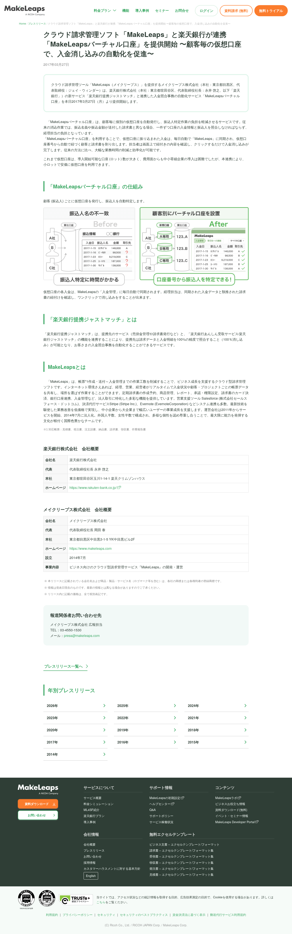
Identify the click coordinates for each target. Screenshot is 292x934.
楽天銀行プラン (94, 816)
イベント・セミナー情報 (231, 816)
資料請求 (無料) (236, 10)
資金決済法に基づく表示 (189, 914)
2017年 (52, 742)
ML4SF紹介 (91, 810)
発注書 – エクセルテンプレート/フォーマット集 (181, 868)
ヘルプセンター (159, 804)
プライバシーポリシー (78, 914)
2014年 (52, 754)
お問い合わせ (37, 815)
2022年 (122, 717)
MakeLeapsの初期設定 (164, 798)
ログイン (206, 10)
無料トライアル (271, 10)
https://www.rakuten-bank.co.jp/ (93, 487)
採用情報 (90, 862)
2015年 (193, 742)
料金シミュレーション (99, 804)
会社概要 (90, 844)
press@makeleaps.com (82, 635)
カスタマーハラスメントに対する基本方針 (112, 868)
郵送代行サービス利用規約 (228, 914)
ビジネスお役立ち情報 (230, 804)
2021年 (193, 717)
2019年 (122, 729)
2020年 (52, 729)
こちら (100, 902)
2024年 (193, 705)
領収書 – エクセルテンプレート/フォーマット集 (181, 862)
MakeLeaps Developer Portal (235, 822)
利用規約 (52, 914)
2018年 (193, 729)
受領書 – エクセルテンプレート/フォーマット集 (181, 856)
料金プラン (102, 10)
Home (22, 23)
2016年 (122, 742)
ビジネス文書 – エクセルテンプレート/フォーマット (184, 844)
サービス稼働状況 (161, 822)
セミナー (162, 10)
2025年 (122, 705)
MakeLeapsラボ (226, 798)
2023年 (52, 717)
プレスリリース (37, 23)
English (91, 876)
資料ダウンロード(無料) (231, 810)
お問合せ (182, 10)
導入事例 (142, 10)
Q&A (152, 810)
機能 (125, 10)
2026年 (52, 705)
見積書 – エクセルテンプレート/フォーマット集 (181, 874)
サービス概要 (93, 798)
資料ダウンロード (37, 804)
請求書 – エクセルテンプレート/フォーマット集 (181, 850)
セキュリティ (106, 914)
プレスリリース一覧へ (63, 666)
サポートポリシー (161, 816)
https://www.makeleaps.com (90, 548)
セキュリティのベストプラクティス (144, 914)
